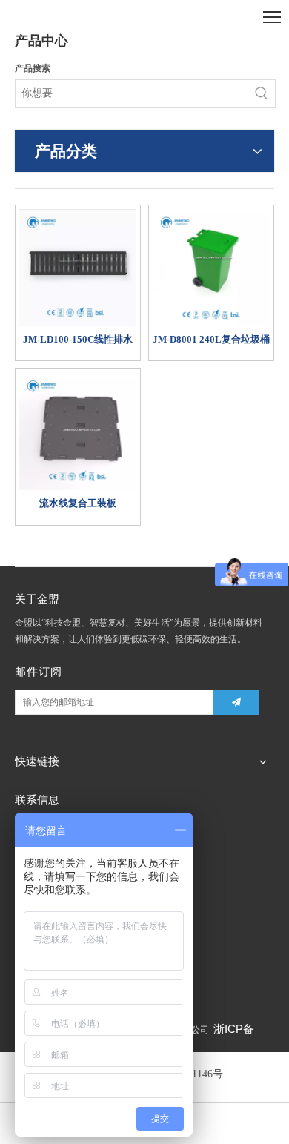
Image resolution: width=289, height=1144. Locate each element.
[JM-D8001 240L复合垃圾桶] (211, 266)
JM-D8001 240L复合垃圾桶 (211, 339)
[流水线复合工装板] (77, 430)
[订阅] (236, 702)
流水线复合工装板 (77, 503)
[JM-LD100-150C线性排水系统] (77, 266)
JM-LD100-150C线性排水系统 (78, 340)
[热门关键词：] (261, 93)
